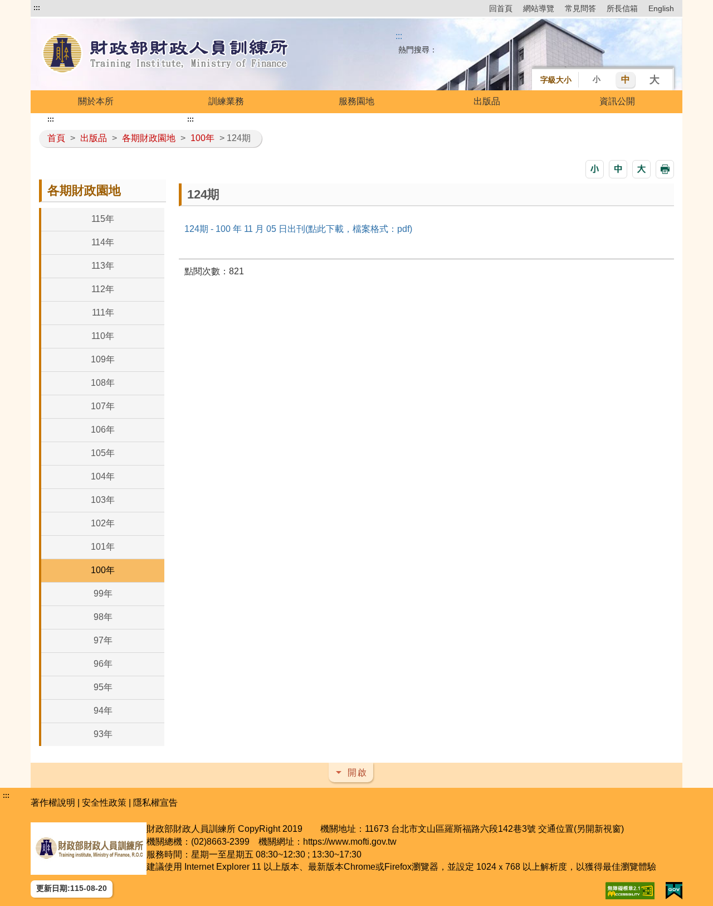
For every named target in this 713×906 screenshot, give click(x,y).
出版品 (486, 101)
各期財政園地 (148, 138)
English (661, 8)
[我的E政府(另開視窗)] (674, 890)
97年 (103, 640)
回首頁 (500, 8)
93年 (103, 734)
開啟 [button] (358, 772)
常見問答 (580, 8)
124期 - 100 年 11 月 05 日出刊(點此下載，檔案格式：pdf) (298, 229)
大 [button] (654, 79)
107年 (103, 406)
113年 (102, 265)
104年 (103, 476)
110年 (102, 336)
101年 (103, 546)
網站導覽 (538, 8)
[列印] (665, 169)
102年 (103, 523)
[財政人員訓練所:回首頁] (166, 54)
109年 (103, 359)
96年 (103, 663)
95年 (103, 687)
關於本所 (96, 101)
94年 (103, 710)
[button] (594, 169)
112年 (102, 289)
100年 (202, 138)
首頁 (56, 138)
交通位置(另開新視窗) (581, 829)
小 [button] (596, 79)
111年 (103, 312)
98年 (103, 617)
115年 (102, 219)
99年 (103, 593)
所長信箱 (622, 8)
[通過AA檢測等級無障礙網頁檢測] (630, 890)
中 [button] (625, 79)
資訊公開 (617, 101)
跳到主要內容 (60, 8)
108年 (103, 382)
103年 (103, 500)
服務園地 (356, 101)
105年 (103, 453)
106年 (103, 429)
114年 (102, 242)
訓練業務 (226, 101)
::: (36, 8)
